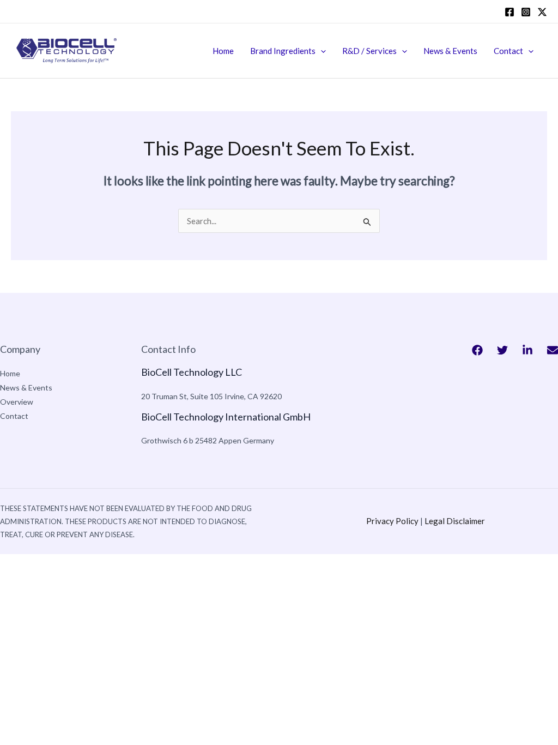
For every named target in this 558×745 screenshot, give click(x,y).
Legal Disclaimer (454, 521)
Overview (16, 401)
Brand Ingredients (283, 51)
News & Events (450, 51)
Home (223, 51)
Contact (508, 51)
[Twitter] (502, 350)
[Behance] (527, 350)
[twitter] (542, 12)
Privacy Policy (392, 521)
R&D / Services (369, 51)
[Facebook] (509, 12)
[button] (321, 51)
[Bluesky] (552, 350)
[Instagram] (526, 12)
